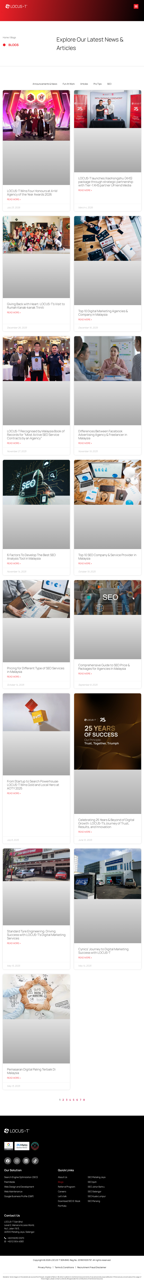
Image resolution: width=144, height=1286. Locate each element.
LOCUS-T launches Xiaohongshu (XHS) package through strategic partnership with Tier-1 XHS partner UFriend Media (105, 181)
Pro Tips (98, 83)
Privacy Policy (44, 1267)
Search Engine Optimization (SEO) (21, 1177)
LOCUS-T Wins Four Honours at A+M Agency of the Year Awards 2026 (32, 193)
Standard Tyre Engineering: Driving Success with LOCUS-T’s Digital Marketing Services (36, 934)
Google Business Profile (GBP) (19, 1196)
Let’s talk (62, 1196)
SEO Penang (94, 1201)
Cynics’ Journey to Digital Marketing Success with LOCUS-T (103, 951)
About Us (62, 1177)
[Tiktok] (35, 1160)
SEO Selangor (94, 1191)
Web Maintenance (13, 1191)
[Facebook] (7, 1160)
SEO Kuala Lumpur (97, 1196)
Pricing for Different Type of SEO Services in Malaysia (35, 670)
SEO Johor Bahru (96, 1186)
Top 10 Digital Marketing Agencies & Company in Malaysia (103, 313)
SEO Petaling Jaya (96, 1177)
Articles (84, 83)
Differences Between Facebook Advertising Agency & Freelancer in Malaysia (102, 434)
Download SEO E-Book (69, 1201)
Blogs (60, 1181)
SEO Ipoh (92, 1181)
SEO (109, 83)
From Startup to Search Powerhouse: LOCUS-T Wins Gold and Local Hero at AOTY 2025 (33, 784)
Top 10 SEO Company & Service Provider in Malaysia (107, 557)
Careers (62, 1191)
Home (6, 37)
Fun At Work (69, 83)
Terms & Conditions (64, 1267)
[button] (136, 6)
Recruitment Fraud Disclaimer (91, 1267)
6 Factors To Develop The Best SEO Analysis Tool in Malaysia (31, 557)
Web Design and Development (19, 1186)
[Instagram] (16, 1160)
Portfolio (62, 1205)
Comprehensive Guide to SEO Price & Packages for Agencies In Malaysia (104, 667)
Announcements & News (45, 83)
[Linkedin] (26, 1160)
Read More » (14, 199)
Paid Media (9, 1181)
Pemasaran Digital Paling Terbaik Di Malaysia (31, 1071)
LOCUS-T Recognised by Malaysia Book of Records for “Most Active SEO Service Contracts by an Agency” (36, 434)
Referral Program (66, 1186)
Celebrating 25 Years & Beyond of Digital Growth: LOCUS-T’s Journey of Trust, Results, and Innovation (106, 823)
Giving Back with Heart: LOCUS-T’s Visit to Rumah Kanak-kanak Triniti (36, 306)
